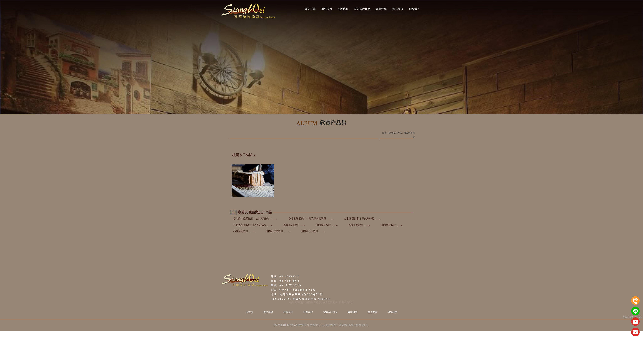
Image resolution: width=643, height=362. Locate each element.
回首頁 (249, 312)
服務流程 (343, 8)
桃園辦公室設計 (309, 231)
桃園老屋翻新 (329, 302)
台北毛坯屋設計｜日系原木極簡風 (307, 218)
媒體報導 (381, 8)
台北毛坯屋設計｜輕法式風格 (249, 224)
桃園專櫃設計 (388, 224)
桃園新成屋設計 (274, 231)
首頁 (384, 133)
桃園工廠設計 (355, 224)
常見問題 (397, 8)
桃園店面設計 (240, 231)
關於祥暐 (310, 8)
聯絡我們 (414, 8)
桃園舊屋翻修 (313, 302)
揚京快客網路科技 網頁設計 (312, 299)
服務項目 (326, 8)
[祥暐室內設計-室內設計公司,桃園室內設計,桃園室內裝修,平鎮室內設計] (248, 11)
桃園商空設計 (323, 224)
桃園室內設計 (290, 224)
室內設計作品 (362, 8)
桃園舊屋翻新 (296, 302)
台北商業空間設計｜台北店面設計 (252, 218)
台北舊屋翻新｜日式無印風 (359, 218)
